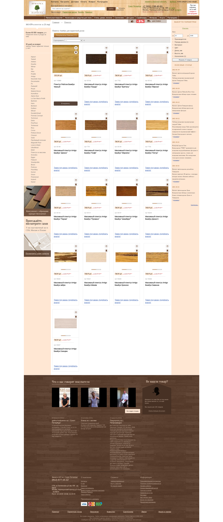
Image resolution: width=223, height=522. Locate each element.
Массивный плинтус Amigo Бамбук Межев (95, 284)
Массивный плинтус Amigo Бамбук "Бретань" (126, 85)
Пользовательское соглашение (150, 481)
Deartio (33, 64)
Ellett (32, 150)
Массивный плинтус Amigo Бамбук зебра (65, 284)
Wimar (33, 67)
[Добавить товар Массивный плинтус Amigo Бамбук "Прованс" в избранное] (106, 184)
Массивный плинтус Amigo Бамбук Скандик (65, 350)
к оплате (95, 499)
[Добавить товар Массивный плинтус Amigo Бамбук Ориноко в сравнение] (136, 246)
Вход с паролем (116, 483)
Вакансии (84, 486)
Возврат (92, 2)
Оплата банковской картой (149, 488)
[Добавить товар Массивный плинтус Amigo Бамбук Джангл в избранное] (167, 184)
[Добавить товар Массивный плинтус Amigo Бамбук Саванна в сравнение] (167, 246)
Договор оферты (145, 486)
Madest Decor (36, 91)
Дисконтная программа (148, 502)
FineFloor (34, 123)
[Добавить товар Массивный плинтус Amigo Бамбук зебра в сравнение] (76, 246)
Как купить (65, 2)
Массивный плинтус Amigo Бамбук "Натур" (156, 151)
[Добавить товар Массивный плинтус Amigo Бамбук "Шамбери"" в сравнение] (136, 180)
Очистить (185, 28)
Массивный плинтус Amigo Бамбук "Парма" (65, 217)
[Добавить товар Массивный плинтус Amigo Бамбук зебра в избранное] (76, 250)
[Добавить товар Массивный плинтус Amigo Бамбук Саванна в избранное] (167, 250)
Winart (33, 111)
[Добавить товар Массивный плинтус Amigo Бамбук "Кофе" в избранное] (106, 118)
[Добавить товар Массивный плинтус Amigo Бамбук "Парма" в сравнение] (76, 180)
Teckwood (34, 125)
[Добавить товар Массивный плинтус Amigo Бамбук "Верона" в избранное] (167, 52)
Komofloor (34, 94)
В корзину (65, 103)
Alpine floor (35, 96)
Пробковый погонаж (38, 140)
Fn (32, 84)
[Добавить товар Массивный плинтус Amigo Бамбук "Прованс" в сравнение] (106, 180)
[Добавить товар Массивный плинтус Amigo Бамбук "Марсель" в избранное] (136, 118)
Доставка (75, 2)
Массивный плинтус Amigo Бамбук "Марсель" (126, 151)
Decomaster (35, 81)
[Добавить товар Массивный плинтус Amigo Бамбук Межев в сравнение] (106, 246)
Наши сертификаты (87, 488)
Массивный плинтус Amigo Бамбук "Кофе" (95, 151)
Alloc (32, 71)
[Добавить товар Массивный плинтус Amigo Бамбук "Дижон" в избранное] (76, 118)
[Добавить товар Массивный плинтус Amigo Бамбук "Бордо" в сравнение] (106, 47)
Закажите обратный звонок (155, 2)
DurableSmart (36, 113)
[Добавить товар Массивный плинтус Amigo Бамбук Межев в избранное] (106, 250)
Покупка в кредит (146, 490)
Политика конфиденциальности (150, 483)
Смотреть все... (194, 205)
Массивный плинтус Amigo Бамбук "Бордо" (95, 85)
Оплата (84, 2)
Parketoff (34, 86)
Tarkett (33, 59)
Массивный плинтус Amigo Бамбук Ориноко (126, 284)
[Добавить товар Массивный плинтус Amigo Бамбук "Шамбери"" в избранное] (136, 184)
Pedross (34, 167)
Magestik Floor (36, 143)
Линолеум (94, 512)
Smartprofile (35, 162)
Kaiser (33, 182)
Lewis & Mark (35, 145)
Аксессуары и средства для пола (78, 18)
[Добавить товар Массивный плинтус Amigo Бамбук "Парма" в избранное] (76, 184)
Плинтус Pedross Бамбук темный (64, 85)
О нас (83, 483)
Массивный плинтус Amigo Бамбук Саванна (156, 284)
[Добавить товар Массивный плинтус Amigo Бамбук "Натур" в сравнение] (167, 114)
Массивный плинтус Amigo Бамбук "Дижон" (65, 151)
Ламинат (88, 12)
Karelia (81, 12)
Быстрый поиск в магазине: (61, 6)
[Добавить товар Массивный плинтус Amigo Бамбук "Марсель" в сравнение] (136, 114)
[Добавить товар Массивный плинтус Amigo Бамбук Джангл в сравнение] (167, 180)
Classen (34, 135)
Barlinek (34, 101)
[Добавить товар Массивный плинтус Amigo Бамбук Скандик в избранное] (76, 316)
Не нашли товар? (116, 486)
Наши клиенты (85, 494)
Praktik (33, 74)
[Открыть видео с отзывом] (65, 397)
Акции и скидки (164, 512)
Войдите (173, 2)
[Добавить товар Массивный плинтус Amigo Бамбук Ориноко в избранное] (136, 250)
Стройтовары (142, 18)
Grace (33, 174)
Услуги (162, 18)
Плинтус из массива (38, 152)
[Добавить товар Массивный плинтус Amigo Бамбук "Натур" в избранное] (167, 118)
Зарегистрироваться (117, 481)
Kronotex (34, 155)
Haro (32, 103)
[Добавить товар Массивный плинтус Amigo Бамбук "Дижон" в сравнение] (76, 114)
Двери (144, 512)
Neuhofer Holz (36, 79)
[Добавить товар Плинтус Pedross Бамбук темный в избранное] (76, 52)
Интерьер (153, 18)
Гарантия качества (146, 493)
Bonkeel (34, 106)
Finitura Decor (36, 133)
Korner (33, 172)
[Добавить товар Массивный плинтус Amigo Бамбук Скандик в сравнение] (76, 312)
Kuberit (33, 179)
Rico (32, 128)
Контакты (55, 2)
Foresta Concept (37, 116)
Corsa (33, 130)
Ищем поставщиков (146, 500)
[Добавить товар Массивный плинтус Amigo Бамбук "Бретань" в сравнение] (136, 47)
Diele (33, 120)
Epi (32, 69)
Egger (33, 157)
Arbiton (33, 62)
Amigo (33, 76)
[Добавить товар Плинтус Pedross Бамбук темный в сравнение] (76, 47)
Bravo (33, 165)
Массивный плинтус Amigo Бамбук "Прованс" (95, 217)
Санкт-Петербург (134, 6)
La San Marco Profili (38, 98)
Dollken (33, 108)
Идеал (33, 57)
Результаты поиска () (66, 35)
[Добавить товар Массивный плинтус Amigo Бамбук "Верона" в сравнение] (167, 47)
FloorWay (34, 170)
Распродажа (102, 2)
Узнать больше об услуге (157, 411)
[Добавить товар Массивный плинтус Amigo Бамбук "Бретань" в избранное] (136, 52)
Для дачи (130, 18)
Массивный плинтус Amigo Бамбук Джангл (156, 217)
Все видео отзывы (133, 411)
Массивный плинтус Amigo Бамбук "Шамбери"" (126, 217)
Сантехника (119, 18)
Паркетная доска (69, 12)
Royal (33, 89)
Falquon (34, 160)
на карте (172, 8)
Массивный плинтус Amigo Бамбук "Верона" (156, 85)
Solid (33, 138)
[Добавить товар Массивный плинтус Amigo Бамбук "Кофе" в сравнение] (106, 114)
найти (111, 9)
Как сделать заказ (146, 497)
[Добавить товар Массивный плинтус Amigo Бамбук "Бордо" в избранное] (106, 52)
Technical (34, 118)
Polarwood (35, 177)
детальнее (176, 83)
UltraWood (34, 147)
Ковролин (111, 512)
